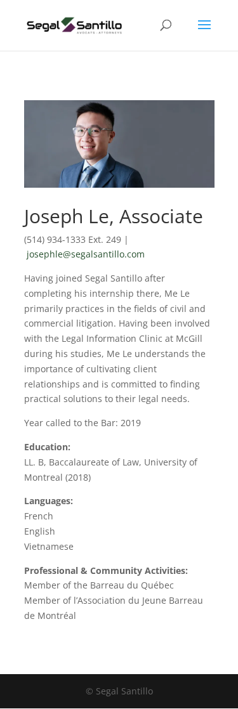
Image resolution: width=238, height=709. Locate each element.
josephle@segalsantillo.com (86, 254)
